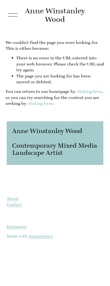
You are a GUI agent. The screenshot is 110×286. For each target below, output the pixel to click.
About (13, 198)
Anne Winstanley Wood (55, 15)
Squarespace (41, 236)
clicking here (89, 91)
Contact (14, 204)
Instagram (17, 226)
